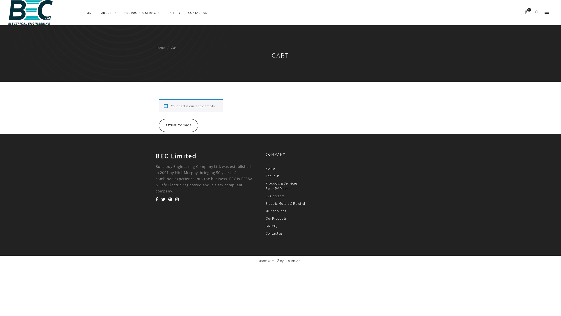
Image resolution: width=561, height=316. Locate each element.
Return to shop (178, 125)
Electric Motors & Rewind (285, 203)
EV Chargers (275, 196)
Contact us (198, 13)
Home (89, 13)
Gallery (174, 13)
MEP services (276, 211)
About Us (109, 13)
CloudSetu (293, 261)
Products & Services (142, 13)
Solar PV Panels (278, 188)
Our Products (276, 218)
